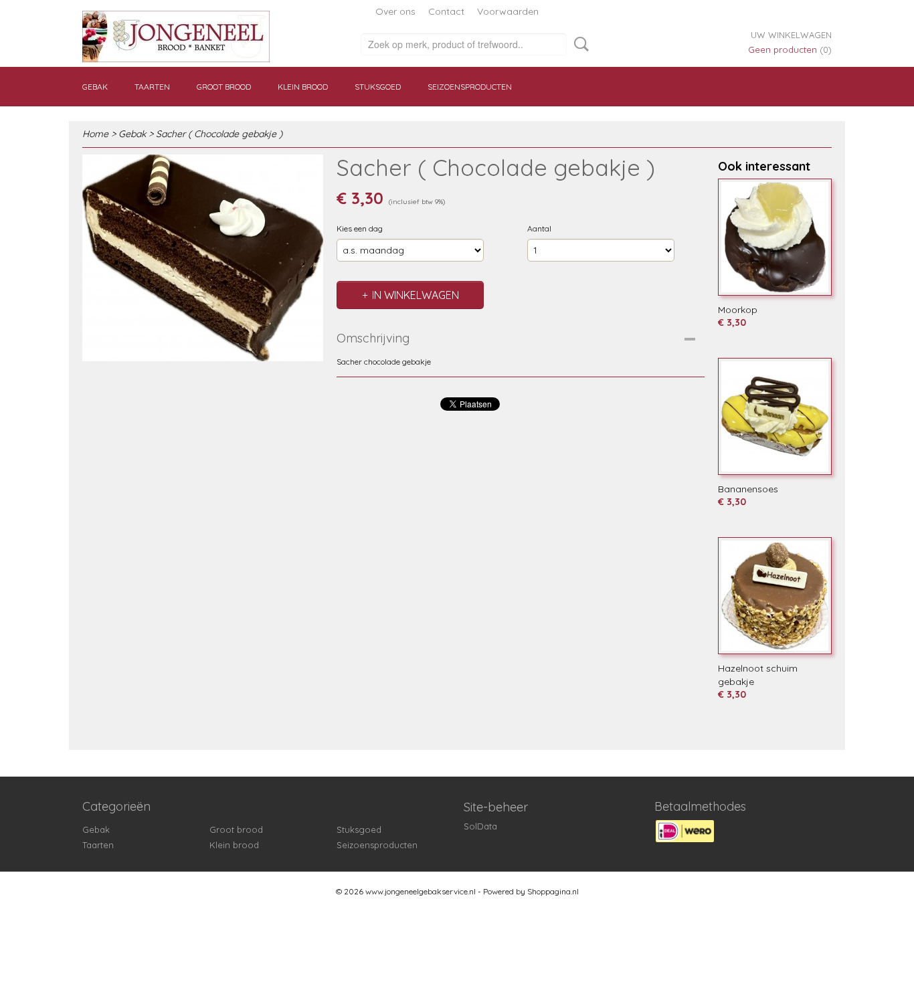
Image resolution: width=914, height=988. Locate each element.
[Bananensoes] (774, 416)
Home (95, 134)
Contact (446, 11)
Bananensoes (748, 489)
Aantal (539, 228)
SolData (480, 826)
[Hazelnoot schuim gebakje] (774, 595)
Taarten (152, 87)
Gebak (95, 87)
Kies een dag (360, 228)
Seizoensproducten (470, 87)
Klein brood (303, 87)
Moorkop (737, 310)
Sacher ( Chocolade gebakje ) (219, 134)
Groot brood (224, 87)
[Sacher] (202, 258)
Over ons (395, 11)
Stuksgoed (378, 87)
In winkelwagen (415, 295)
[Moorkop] (774, 237)
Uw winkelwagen (791, 34)
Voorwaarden (508, 11)
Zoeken (579, 44)
